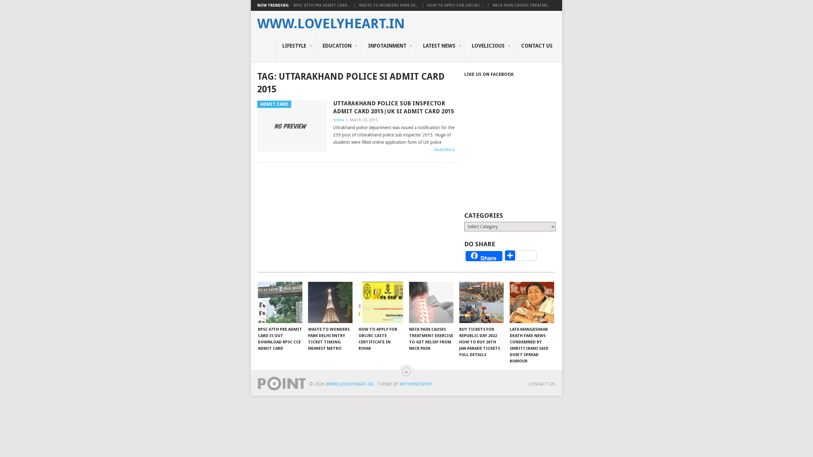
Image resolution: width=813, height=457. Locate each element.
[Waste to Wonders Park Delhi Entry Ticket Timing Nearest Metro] (330, 302)
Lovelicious (488, 46)
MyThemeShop (416, 384)
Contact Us (537, 46)
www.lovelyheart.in (331, 23)
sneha (338, 119)
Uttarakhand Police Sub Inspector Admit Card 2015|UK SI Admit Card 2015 (393, 107)
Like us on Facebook (489, 74)
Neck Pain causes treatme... (521, 5)
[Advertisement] (517, 153)
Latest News (439, 46)
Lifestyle (294, 46)
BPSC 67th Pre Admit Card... (321, 5)
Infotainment (387, 46)
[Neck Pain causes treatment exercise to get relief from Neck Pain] (431, 302)
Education (337, 46)
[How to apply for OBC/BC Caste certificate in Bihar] (381, 302)
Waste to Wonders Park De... (389, 5)
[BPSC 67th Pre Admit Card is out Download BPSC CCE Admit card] (280, 302)
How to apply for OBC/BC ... (455, 5)
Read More (445, 149)
